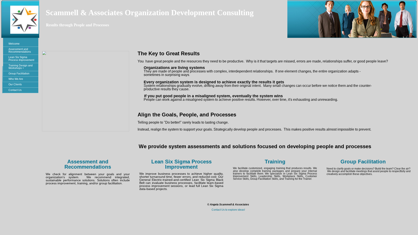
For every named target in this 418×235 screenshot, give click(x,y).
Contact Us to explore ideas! (228, 209)
